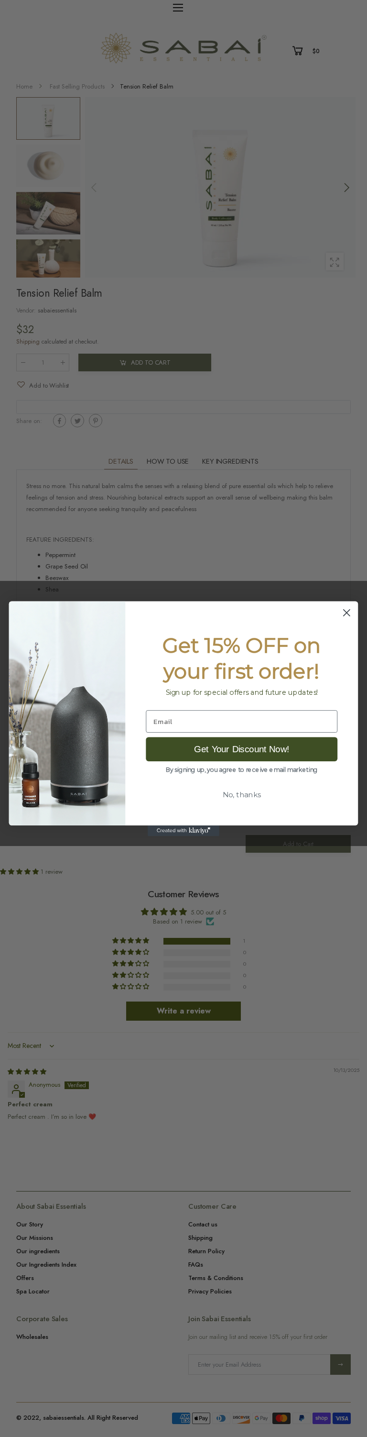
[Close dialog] (347, 613)
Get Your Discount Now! (241, 749)
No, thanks (242, 794)
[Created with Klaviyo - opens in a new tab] (183, 830)
